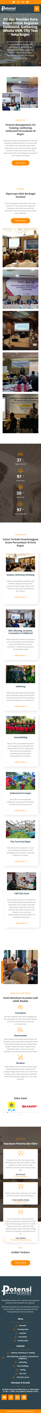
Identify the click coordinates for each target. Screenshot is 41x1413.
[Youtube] (14, 2)
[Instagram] (18, 2)
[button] (3, 1112)
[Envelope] (23, 2)
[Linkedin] (27, 2)
